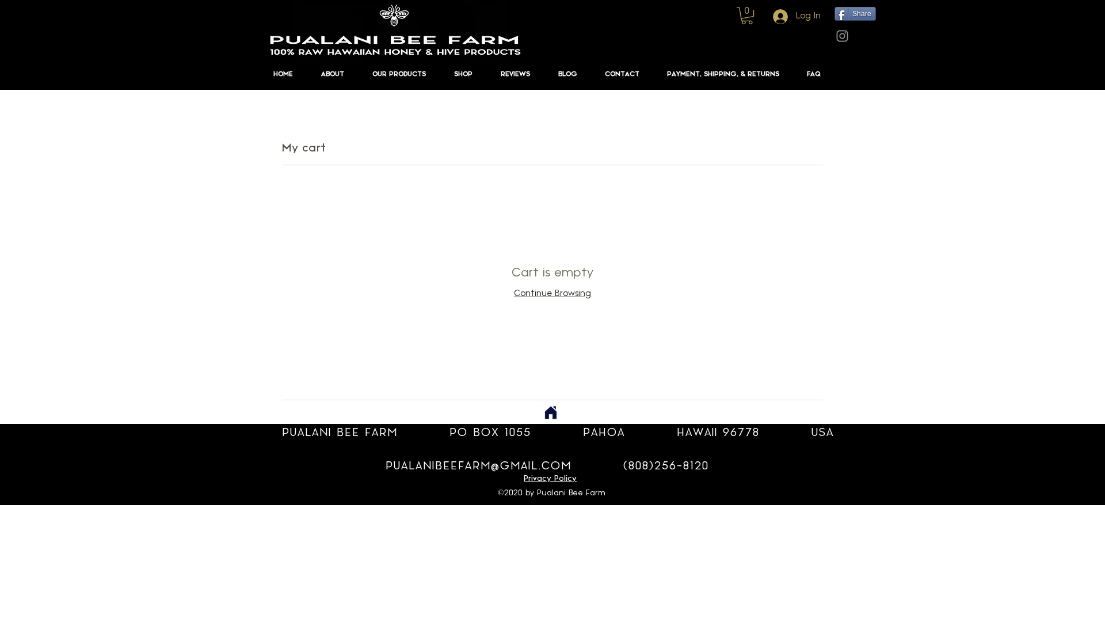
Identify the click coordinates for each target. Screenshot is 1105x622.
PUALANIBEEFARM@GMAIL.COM (478, 466)
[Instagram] (842, 36)
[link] (747, 15)
